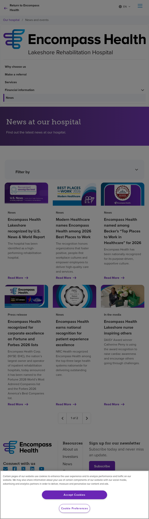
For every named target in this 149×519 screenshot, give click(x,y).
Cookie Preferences (74, 508)
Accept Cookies (74, 495)
